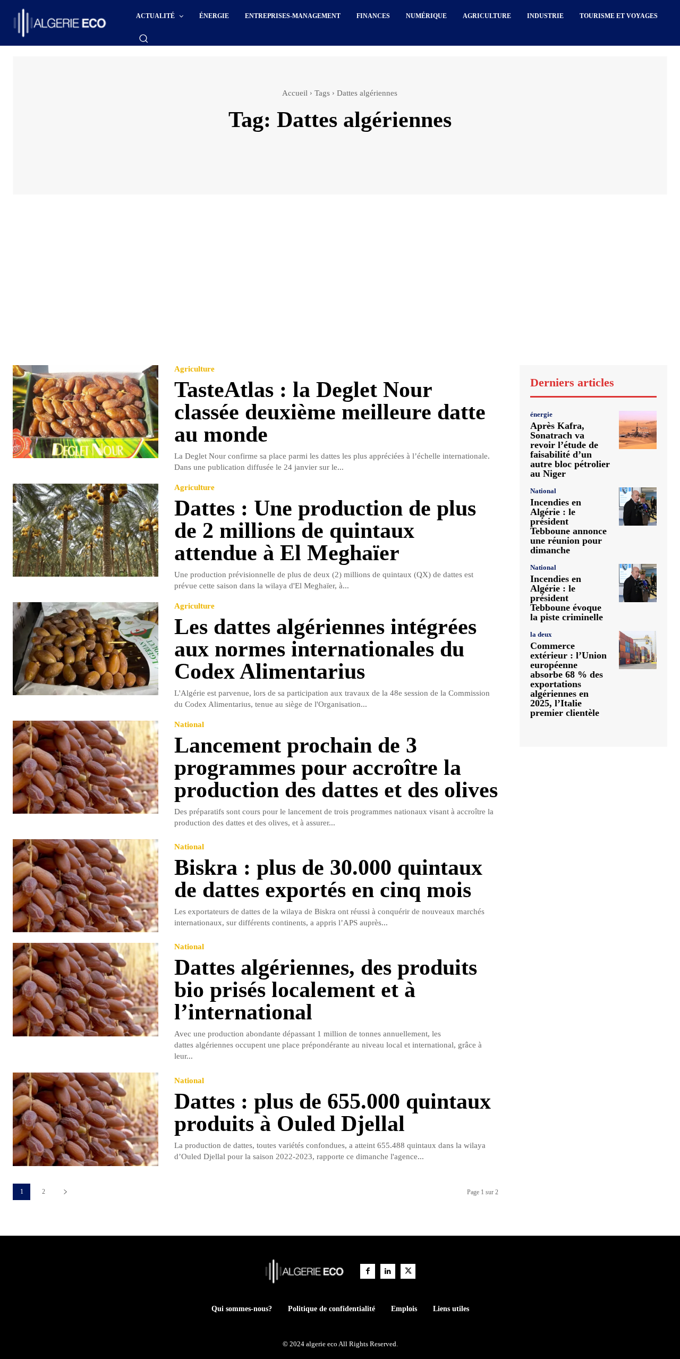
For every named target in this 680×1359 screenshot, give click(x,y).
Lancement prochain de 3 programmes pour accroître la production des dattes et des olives (336, 767)
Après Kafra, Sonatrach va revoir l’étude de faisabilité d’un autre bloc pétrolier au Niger (570, 449)
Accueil (295, 93)
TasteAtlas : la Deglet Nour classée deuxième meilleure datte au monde (330, 411)
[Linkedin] (387, 1271)
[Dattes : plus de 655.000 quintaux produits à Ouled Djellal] (85, 1119)
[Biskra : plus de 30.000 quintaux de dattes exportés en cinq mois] (85, 885)
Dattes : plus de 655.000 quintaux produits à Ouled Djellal (332, 1112)
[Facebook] (367, 1271)
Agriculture (194, 369)
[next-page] (65, 1192)
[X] (408, 1271)
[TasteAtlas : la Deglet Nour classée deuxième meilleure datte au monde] (85, 411)
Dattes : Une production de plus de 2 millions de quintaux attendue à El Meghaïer (325, 530)
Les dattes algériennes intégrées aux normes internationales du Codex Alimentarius (325, 648)
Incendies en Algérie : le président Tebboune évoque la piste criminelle (566, 597)
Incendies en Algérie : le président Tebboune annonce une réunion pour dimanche (568, 526)
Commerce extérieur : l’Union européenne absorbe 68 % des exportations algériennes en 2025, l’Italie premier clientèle (568, 679)
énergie (541, 414)
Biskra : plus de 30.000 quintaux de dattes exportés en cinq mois (328, 878)
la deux (541, 634)
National (189, 725)
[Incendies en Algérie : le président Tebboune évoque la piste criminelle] (638, 583)
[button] (143, 38)
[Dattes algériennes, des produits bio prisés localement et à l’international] (85, 989)
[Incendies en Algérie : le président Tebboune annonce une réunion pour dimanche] (638, 506)
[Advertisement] (340, 284)
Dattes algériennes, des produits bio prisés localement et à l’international (325, 989)
